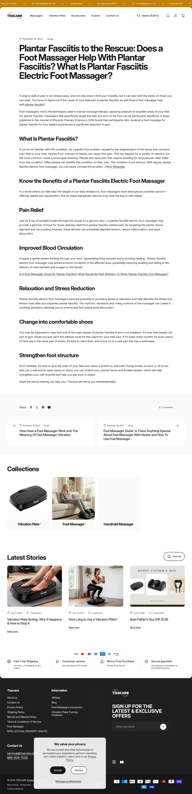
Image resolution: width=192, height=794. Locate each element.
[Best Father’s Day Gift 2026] (157, 586)
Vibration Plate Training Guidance (65, 714)
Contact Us (13, 702)
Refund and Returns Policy (21, 716)
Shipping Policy (16, 712)
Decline (79, 770)
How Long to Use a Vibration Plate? (93, 619)
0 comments (167, 407)
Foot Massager (15, 726)
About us (12, 697)
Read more (12, 631)
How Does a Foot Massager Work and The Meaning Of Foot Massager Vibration (49, 433)
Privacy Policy (15, 707)
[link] (17, 757)
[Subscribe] (163, 727)
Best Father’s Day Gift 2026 (149, 619)
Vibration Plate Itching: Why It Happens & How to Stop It (34, 621)
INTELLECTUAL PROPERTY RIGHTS (27, 731)
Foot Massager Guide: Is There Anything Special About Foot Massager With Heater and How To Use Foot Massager (137, 435)
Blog (54, 702)
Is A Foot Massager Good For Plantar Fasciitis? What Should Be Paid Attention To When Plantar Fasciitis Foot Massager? (93, 274)
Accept (58, 770)
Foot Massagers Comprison (67, 707)
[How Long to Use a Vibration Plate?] (96, 586)
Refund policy (12, 785)
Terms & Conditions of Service (24, 721)
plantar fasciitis (34, 104)
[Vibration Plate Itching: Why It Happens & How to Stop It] (34, 586)
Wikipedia (118, 166)
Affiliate (56, 697)
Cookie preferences (15, 789)
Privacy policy (25, 785)
